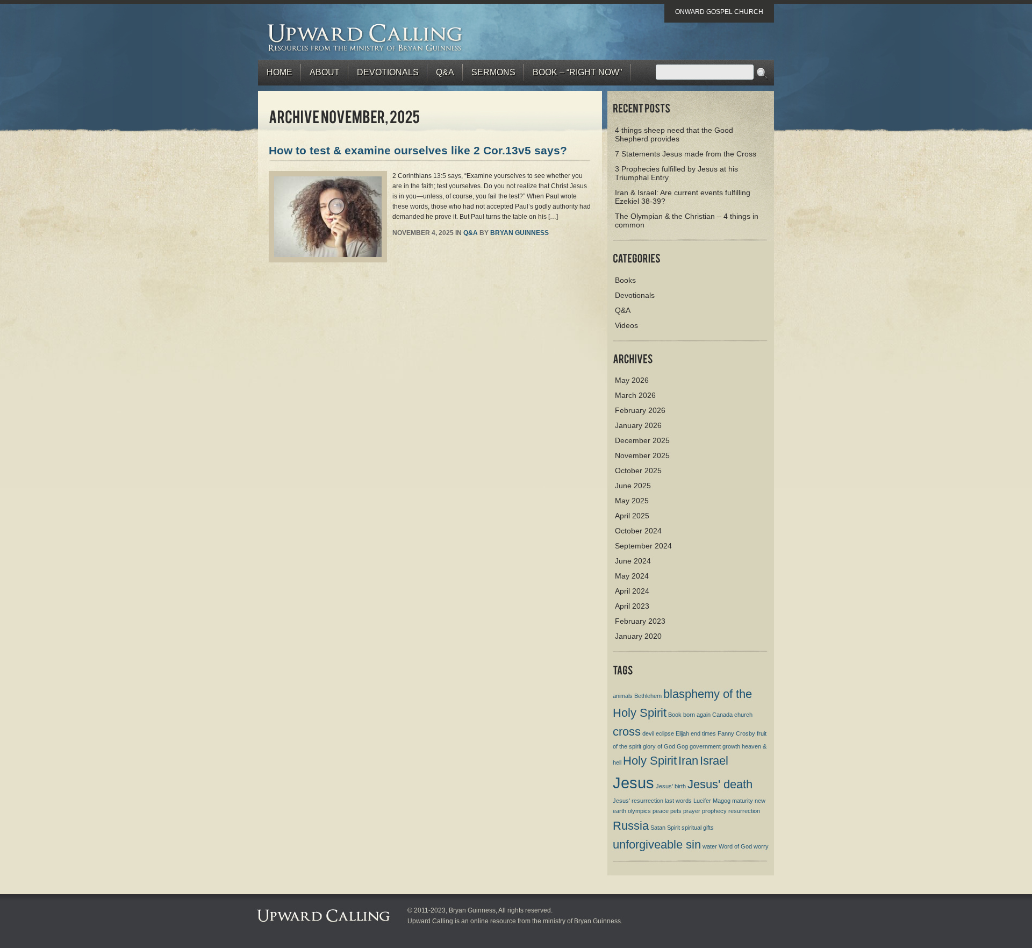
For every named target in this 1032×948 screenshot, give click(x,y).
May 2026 (632, 380)
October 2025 (638, 470)
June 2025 (633, 485)
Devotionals (388, 72)
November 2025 (642, 455)
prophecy (714, 811)
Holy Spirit (650, 760)
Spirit (673, 827)
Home (279, 72)
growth (731, 746)
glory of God (659, 746)
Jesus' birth (671, 786)
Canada (722, 714)
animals (623, 696)
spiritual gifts (698, 827)
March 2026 (635, 395)
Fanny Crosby (736, 733)
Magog (721, 800)
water (710, 846)
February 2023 (640, 621)
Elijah (682, 733)
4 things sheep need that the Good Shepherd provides (674, 134)
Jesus (633, 783)
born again (697, 714)
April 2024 (632, 591)
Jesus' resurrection (638, 800)
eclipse (665, 733)
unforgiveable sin (657, 844)
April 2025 (632, 515)
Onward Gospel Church (719, 12)
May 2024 (632, 576)
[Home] (365, 37)
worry (761, 846)
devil (648, 733)
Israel (714, 760)
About (325, 72)
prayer (691, 811)
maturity (742, 800)
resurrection (744, 811)
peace (661, 811)
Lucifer (702, 800)
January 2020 (638, 636)
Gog (682, 746)
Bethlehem (648, 696)
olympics (639, 811)
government (705, 746)
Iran (688, 760)
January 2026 (638, 425)
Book (675, 714)
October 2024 (638, 530)
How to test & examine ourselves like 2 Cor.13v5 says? (418, 150)
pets (676, 811)
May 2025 (632, 500)
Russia (631, 825)
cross (627, 731)
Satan (657, 827)
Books (625, 280)
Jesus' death (719, 784)
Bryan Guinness (519, 233)
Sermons (493, 72)
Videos (626, 325)
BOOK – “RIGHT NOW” (577, 72)
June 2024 (633, 561)
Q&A (445, 72)
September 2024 (643, 545)
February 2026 (640, 410)
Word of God (735, 846)
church (743, 714)
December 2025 (642, 440)
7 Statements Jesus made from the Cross (685, 153)
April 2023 (632, 606)
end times (703, 733)
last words (678, 800)
